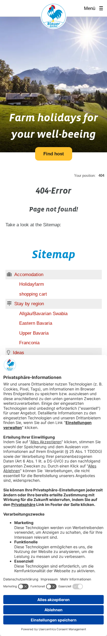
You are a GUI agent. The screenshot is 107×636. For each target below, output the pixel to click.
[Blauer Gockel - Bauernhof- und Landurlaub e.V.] (53, 17)
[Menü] (103, 8)
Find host (53, 153)
